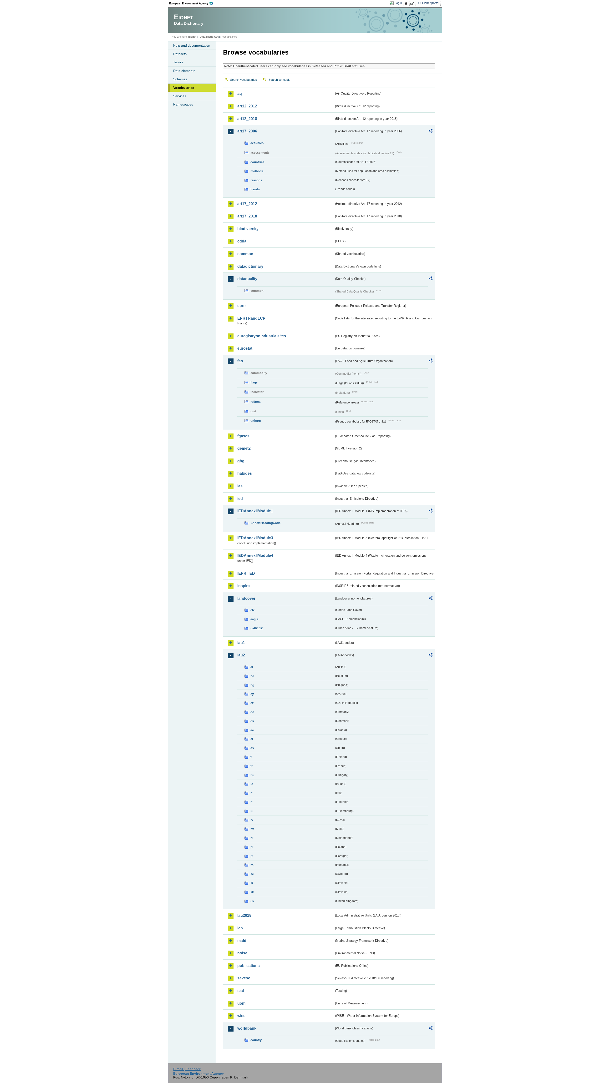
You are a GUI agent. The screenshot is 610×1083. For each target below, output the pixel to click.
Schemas (180, 79)
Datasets (180, 54)
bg (252, 685)
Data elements (184, 71)
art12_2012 (247, 106)
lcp (240, 928)
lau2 (241, 655)
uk (252, 901)
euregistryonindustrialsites (261, 336)
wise (241, 1016)
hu (252, 775)
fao (240, 361)
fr (251, 766)
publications (248, 966)
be (252, 676)
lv (251, 820)
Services (179, 96)
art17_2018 (247, 216)
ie (251, 784)
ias (240, 486)
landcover (246, 598)
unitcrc (255, 421)
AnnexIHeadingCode (265, 523)
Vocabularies (183, 88)
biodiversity (248, 229)
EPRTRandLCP (251, 318)
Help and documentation (191, 45)
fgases (243, 436)
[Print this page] (407, 3)
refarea (255, 401)
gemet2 (244, 448)
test (240, 991)
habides (244, 473)
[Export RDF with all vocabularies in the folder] (430, 131)
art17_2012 (247, 204)
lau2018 (244, 915)
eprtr (241, 306)
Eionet (192, 36)
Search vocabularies (243, 79)
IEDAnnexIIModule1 (255, 511)
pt (251, 856)
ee (252, 730)
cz (252, 703)
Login (398, 3)
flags (254, 382)
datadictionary (250, 266)
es (252, 748)
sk (252, 892)
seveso (243, 978)
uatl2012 (256, 628)
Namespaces (183, 104)
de (252, 712)
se (252, 874)
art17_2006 (247, 131)
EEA (192, 3)
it (251, 793)
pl (251, 847)
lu (251, 811)
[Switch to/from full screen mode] (413, 3)
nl (251, 838)
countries (257, 162)
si (251, 883)
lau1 (241, 643)
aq (239, 93)
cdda (241, 241)
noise (242, 953)
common (245, 254)
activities (257, 143)
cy (252, 694)
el (251, 739)
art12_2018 (247, 119)
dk (252, 721)
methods (256, 171)
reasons (256, 180)
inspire (243, 586)
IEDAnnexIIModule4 (255, 556)
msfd (241, 941)
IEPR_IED (246, 573)
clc (252, 610)
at (251, 667)
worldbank (246, 1028)
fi (251, 757)
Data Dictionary (209, 36)
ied (240, 499)
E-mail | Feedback (187, 1069)
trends (255, 189)
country (256, 1040)
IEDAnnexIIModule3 (255, 538)
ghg (240, 461)
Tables (178, 62)
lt (251, 802)
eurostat (244, 348)
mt (252, 829)
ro (252, 865)
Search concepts (279, 79)
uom (241, 1003)
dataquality (247, 279)
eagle (254, 619)
